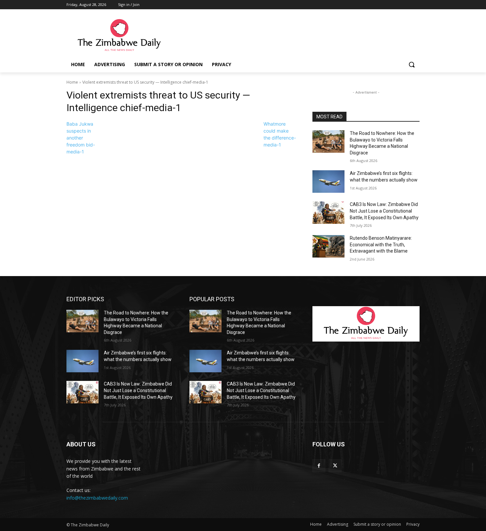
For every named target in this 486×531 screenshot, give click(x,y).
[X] (335, 465)
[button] (412, 64)
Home (72, 82)
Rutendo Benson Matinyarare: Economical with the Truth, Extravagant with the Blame (381, 244)
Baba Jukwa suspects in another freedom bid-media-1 (80, 137)
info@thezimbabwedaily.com (97, 498)
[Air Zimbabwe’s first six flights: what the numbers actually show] (328, 181)
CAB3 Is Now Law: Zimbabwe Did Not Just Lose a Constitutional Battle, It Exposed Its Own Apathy (384, 211)
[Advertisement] (292, 35)
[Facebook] (318, 465)
